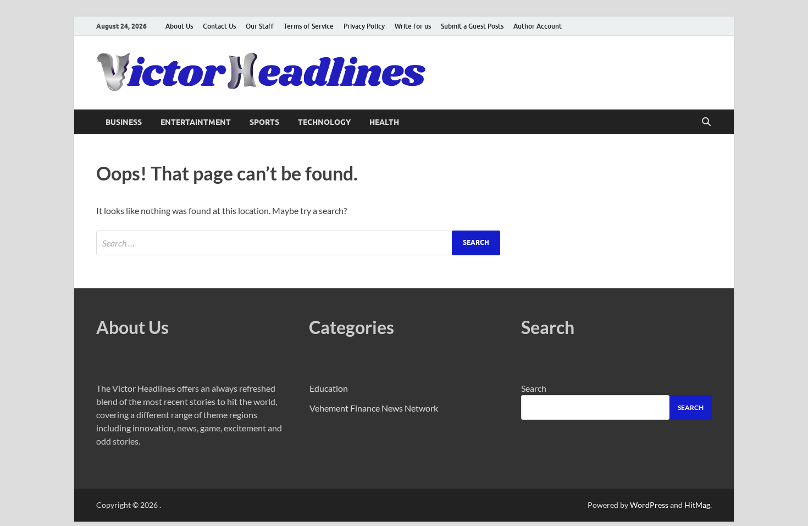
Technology (324, 122)
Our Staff (260, 26)
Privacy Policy (364, 26)
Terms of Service (309, 26)
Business (124, 122)
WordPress (649, 504)
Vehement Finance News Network (373, 408)
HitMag (697, 504)
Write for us (413, 26)
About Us (179, 26)
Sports (264, 122)
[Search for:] (298, 243)
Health (384, 122)
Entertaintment (196, 122)
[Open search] (706, 122)
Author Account (537, 26)
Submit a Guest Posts (472, 26)
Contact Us (219, 26)
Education (328, 388)
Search (533, 388)
